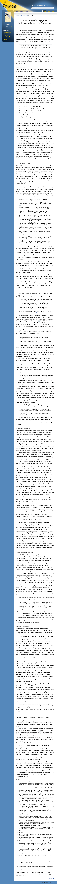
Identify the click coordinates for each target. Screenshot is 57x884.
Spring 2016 (19, 15)
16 (25, 608)
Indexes (48, 11)
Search (53, 11)
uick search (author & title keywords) (39, 5)
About (17, 11)
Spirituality (6, 39)
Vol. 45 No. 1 (25, 15)
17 (39, 622)
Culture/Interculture (7, 32)
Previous (50, 15)
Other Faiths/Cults (7, 35)
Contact (21, 11)
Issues (44, 11)
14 (47, 527)
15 (47, 567)
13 (30, 414)
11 (45, 352)
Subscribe (26, 11)
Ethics (5, 33)
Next (53, 15)
